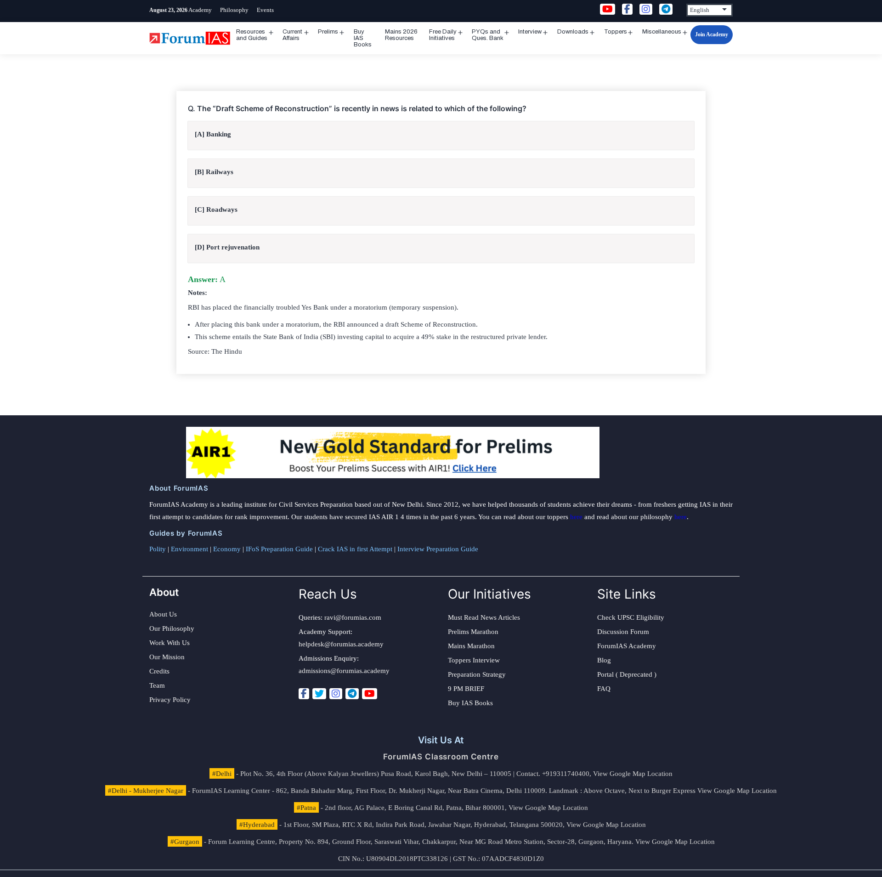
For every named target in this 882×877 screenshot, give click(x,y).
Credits (159, 671)
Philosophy (234, 9)
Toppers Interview (474, 660)
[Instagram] (335, 693)
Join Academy (711, 34)
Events (265, 9)
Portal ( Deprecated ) (626, 674)
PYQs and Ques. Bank (487, 34)
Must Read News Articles (484, 617)
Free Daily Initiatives (443, 34)
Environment (189, 549)
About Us (163, 614)
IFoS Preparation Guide (279, 549)
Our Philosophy (171, 628)
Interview (530, 31)
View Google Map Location (633, 773)
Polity (157, 549)
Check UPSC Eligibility (630, 617)
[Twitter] (319, 693)
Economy (227, 549)
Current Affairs (292, 34)
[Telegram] (352, 693)
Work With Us (169, 642)
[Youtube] (369, 693)
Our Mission (167, 657)
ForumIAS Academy (626, 646)
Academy (200, 9)
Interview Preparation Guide (437, 549)
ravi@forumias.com (352, 617)
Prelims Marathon (473, 631)
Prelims (328, 31)
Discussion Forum (623, 631)
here (576, 517)
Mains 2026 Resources (401, 34)
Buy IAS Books (363, 38)
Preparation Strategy (477, 674)
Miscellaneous (661, 31)
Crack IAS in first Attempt (355, 549)
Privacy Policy (170, 699)
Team (157, 685)
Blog (604, 660)
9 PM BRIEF (466, 688)
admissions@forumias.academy (344, 670)
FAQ (604, 688)
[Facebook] (304, 693)
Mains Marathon (471, 646)
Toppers (615, 31)
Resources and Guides (251, 34)
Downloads (572, 31)
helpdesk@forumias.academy (341, 644)
